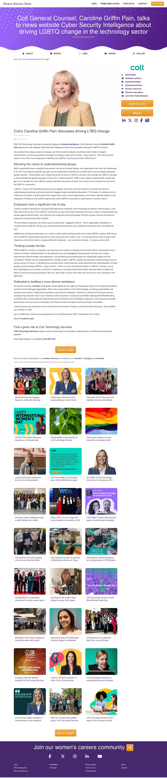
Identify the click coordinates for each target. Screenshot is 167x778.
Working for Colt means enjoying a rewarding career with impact (29, 639)
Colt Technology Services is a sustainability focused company (100, 679)
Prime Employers (20, 767)
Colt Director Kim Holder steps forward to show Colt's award (63, 598)
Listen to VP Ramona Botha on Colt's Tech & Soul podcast (64, 679)
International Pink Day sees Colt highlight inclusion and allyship (100, 398)
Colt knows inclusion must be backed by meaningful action (99, 438)
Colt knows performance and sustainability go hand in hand (63, 398)
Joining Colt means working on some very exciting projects (28, 478)
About (123, 764)
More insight (65, 733)
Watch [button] (137, 112)
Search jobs (65, 349)
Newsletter (54, 764)
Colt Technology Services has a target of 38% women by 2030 (100, 719)
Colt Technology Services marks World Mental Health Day (100, 598)
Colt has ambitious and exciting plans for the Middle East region (64, 478)
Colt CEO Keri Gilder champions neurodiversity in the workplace (28, 719)
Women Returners (21, 771)
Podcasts (53, 767)
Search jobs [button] (137, 103)
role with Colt (49, 338)
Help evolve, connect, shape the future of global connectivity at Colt (65, 518)
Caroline (36, 286)
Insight (46, 59)
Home (16, 59)
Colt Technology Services (31, 59)
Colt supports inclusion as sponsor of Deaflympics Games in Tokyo (65, 558)
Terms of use (90, 767)
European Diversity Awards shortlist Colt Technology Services (29, 679)
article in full (27, 318)
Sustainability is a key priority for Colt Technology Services (64, 438)
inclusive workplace (70, 144)
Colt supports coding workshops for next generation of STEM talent (101, 558)
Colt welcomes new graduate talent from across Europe (99, 639)
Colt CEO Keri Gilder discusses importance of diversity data (28, 438)
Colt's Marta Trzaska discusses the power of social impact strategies (101, 518)
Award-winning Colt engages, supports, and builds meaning (27, 398)
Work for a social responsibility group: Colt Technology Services (64, 719)
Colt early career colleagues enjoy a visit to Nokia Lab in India (29, 518)
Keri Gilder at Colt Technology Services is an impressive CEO (100, 478)
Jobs (15, 764)
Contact (124, 767)
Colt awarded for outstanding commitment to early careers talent (29, 598)
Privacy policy (90, 764)
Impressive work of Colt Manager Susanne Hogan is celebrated (65, 639)
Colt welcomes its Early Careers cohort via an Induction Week (28, 558)
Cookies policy (90, 771)
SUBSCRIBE (157, 3)
